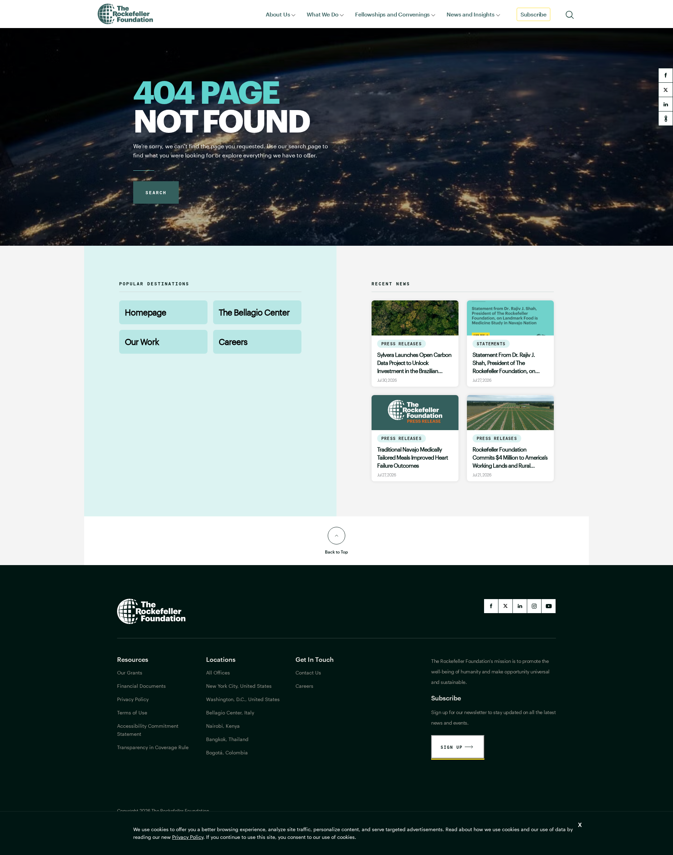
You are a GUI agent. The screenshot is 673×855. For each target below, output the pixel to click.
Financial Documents (141, 686)
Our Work (142, 342)
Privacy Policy (187, 837)
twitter (666, 90)
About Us (278, 14)
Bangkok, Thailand (227, 739)
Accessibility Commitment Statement (147, 730)
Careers (233, 342)
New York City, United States (239, 686)
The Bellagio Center (254, 312)
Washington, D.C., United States (243, 699)
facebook (666, 75)
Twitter (505, 606)
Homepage (145, 312)
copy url (666, 118)
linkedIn (520, 606)
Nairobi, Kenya (223, 726)
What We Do (322, 14)
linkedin (666, 104)
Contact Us (308, 673)
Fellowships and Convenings (392, 14)
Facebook (491, 606)
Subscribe (533, 14)
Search (155, 192)
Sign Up (452, 747)
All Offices (218, 673)
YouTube (549, 606)
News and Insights (471, 14)
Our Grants (129, 673)
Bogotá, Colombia (227, 752)
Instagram (534, 606)
